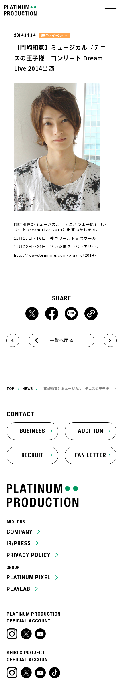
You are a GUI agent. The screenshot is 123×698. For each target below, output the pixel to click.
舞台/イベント (54, 35)
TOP (11, 388)
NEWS (27, 388)
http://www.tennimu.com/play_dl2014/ (55, 255)
